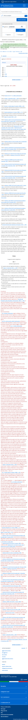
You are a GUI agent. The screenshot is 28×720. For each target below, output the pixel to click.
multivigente (20, 34)
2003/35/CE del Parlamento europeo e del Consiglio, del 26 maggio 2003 (13, 128)
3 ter (6, 76)
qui (21, 11)
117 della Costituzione (16, 95)
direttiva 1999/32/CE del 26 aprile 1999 (11, 609)
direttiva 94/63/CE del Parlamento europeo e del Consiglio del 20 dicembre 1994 (12, 592)
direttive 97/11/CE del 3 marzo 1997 (16, 545)
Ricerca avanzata (22, 19)
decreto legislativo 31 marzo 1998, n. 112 (13, 112)
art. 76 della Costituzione (7, 313)
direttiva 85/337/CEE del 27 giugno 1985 (12, 543)
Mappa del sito (4, 710)
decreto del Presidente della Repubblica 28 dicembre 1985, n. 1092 (13, 299)
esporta (3, 664)
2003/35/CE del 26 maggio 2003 (8, 546)
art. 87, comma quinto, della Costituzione (11, 321)
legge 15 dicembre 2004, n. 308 (12, 98)
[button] (22, 26)
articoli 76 (7, 95)
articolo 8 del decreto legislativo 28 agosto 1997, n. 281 (14, 224)
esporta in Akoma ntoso (6, 666)
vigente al (6, 27)
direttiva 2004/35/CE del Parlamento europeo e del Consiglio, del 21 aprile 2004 (13, 209)
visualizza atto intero (23, 53)
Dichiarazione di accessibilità (7, 714)
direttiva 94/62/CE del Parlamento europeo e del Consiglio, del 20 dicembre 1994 (13, 164)
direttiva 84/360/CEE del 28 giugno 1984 (12, 586)
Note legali (3, 709)
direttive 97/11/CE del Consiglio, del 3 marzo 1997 (12, 126)
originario (9, 34)
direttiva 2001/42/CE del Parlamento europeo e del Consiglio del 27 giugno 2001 (13, 536)
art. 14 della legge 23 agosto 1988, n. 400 (11, 472)
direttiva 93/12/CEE (10, 612)
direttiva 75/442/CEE (15, 155)
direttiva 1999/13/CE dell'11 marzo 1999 (12, 601)
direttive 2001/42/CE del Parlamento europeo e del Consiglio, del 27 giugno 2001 (13, 120)
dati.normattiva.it (4, 716)
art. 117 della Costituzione (16, 326)
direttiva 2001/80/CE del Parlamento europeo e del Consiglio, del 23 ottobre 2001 (13, 201)
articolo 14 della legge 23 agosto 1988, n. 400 (14, 106)
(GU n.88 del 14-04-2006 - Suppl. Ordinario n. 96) (11, 51)
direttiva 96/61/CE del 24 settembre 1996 (12, 553)
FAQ (2, 712)
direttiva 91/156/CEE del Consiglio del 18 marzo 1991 (14, 567)
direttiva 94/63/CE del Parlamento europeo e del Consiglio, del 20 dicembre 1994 (13, 177)
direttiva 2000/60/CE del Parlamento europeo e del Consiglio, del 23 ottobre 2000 (13, 148)
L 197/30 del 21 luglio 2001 (7, 542)
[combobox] (14, 15)
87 (10, 95)
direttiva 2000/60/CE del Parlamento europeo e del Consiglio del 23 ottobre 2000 (13, 559)
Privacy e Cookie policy (5, 707)
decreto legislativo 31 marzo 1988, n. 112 (11, 527)
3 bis (6, 74)
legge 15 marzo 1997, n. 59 (10, 117)
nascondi (4, 56)
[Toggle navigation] (24, 5)
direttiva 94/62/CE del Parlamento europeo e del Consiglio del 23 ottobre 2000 (12, 580)
